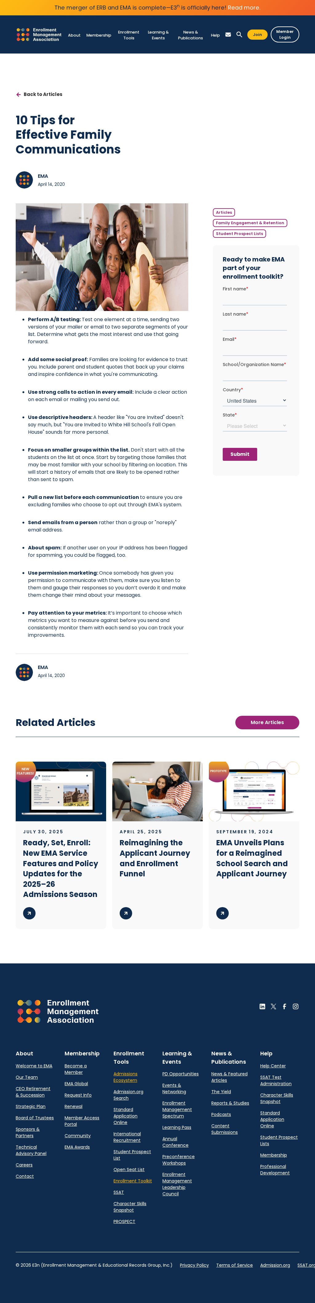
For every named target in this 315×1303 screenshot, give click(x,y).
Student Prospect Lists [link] (279, 1140)
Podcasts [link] (221, 1114)
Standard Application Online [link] (126, 1116)
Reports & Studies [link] (230, 1103)
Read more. (244, 7)
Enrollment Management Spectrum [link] (177, 1109)
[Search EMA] (239, 34)
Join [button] (257, 34)
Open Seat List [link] (129, 1169)
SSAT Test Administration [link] (276, 1080)
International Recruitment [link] (127, 1137)
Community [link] (78, 1136)
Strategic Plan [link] (31, 1106)
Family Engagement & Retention (250, 222)
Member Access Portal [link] (82, 1121)
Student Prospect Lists (239, 233)
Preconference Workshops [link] (178, 1160)
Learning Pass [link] (176, 1127)
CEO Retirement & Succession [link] (33, 1092)
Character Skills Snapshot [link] (130, 1207)
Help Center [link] (273, 1066)
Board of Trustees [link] (35, 1118)
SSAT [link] (119, 1192)
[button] (74, 35)
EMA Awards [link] (77, 1147)
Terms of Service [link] (234, 1265)
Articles (224, 212)
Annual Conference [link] (175, 1142)
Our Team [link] (27, 1077)
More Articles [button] (267, 722)
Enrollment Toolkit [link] (133, 1181)
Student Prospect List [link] (132, 1155)
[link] (39, 34)
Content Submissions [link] (224, 1129)
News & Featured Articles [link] (229, 1077)
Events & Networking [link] (174, 1088)
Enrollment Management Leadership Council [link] (177, 1184)
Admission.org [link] (275, 1265)
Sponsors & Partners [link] (28, 1132)
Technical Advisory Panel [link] (31, 1150)
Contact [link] (25, 1176)
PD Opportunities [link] (180, 1074)
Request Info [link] (78, 1095)
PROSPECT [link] (124, 1221)
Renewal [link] (73, 1106)
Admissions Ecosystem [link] (126, 1077)
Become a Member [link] (76, 1069)
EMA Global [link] (76, 1084)
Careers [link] (24, 1165)
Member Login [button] (285, 34)
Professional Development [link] (275, 1169)
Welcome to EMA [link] (34, 1066)
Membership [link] (273, 1155)
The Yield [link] (221, 1092)
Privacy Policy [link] (194, 1265)
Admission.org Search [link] (128, 1095)
